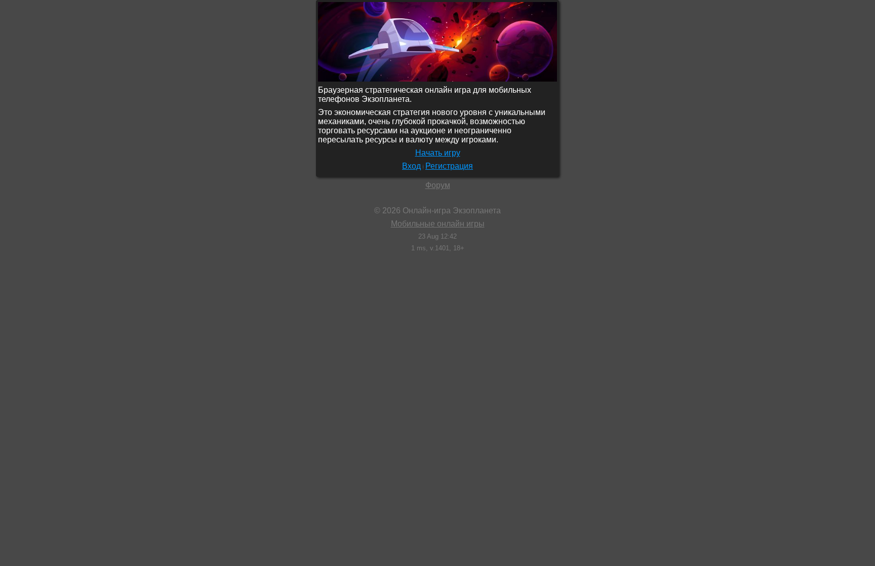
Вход (411, 166)
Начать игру (437, 152)
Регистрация (449, 166)
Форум (437, 185)
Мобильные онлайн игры (438, 223)
